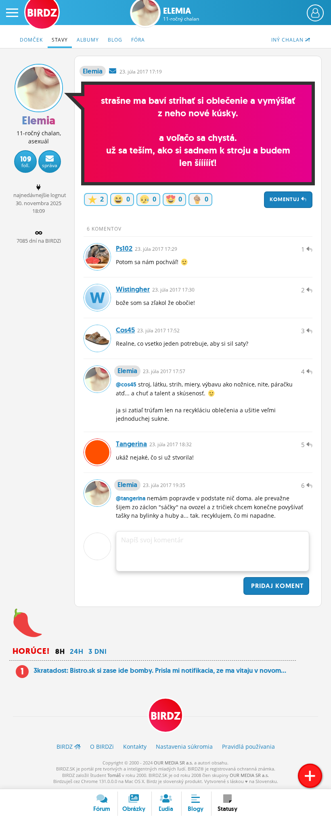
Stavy (60, 39)
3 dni (97, 651)
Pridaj (276, 586)
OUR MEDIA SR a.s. (173, 763)
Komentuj (285, 199)
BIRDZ (165, 716)
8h (60, 651)
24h (77, 651)
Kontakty (135, 746)
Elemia (181, 14)
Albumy (88, 39)
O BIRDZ (102, 746)
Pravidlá (248, 746)
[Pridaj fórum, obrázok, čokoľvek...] (310, 776)
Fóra (138, 39)
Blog (115, 39)
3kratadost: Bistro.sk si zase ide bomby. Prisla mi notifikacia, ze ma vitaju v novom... (160, 670)
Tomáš (114, 775)
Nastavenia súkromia (184, 746)
